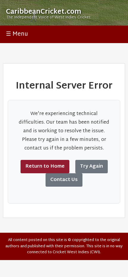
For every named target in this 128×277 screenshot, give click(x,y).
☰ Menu (17, 34)
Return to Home (45, 166)
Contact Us (64, 180)
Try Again (91, 166)
